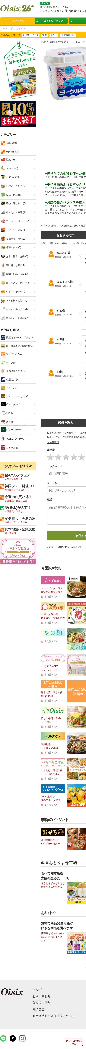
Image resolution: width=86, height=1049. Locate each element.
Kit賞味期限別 (68, 35)
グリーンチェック (15, 429)
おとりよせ (11, 447)
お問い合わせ (42, 996)
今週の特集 (11, 143)
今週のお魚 (11, 379)
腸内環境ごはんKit (15, 371)
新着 (44, 35)
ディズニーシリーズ (16, 396)
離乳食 (9, 413)
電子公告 (39, 1009)
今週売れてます (31, 35)
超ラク (53, 35)
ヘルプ (37, 989)
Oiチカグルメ (13, 404)
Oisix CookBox (13, 354)
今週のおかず (12, 151)
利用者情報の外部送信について (54, 1016)
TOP (43, 42)
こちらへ (67, 7)
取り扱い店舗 (42, 1002)
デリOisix (10, 362)
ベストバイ (11, 388)
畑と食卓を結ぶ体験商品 (18, 346)
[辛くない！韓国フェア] (51, 21)
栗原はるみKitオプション (19, 337)
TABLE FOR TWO (14, 438)
